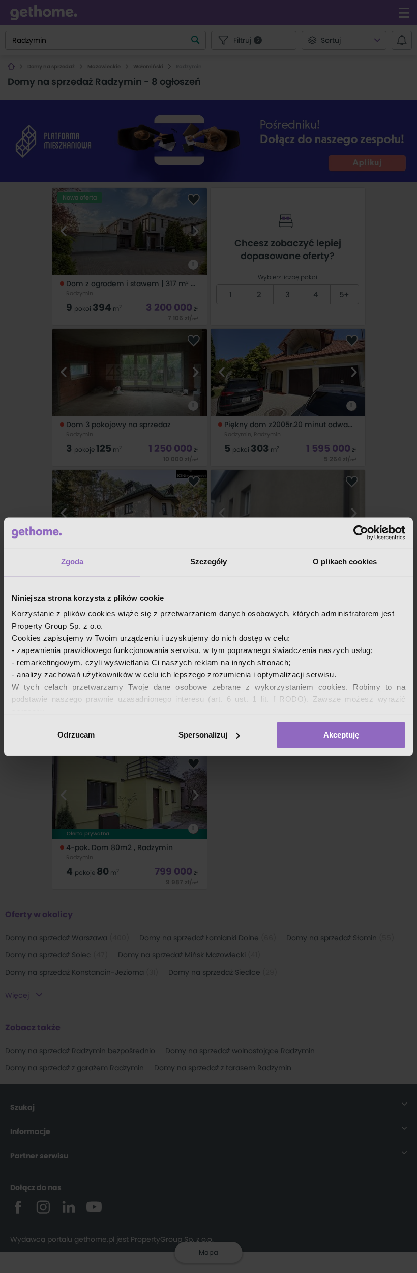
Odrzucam (76, 734)
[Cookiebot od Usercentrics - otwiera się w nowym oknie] (360, 532)
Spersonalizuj (202, 734)
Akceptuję (341, 734)
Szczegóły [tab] (208, 561)
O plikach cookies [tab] (345, 561)
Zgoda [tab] (72, 561)
